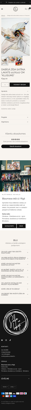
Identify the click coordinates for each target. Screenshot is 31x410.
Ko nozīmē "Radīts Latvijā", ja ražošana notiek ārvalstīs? (12, 270)
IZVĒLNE (5, 379)
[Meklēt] (25, 9)
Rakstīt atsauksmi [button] (15, 146)
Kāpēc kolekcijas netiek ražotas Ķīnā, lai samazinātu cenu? (12, 277)
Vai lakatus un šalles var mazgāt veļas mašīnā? (11, 283)
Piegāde (4, 117)
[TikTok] (11, 340)
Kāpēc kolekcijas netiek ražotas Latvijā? (10, 264)
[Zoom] (26, 21)
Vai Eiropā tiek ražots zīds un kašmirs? (13, 294)
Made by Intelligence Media (8, 403)
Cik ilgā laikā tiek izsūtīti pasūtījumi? (11, 252)
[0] (28, 9)
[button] (9, 226)
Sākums (3, 15)
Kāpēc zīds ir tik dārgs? (10, 289)
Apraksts (4, 91)
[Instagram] (7, 340)
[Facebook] (3, 340)
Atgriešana (5, 122)
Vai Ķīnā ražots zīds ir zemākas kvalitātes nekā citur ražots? (13, 258)
